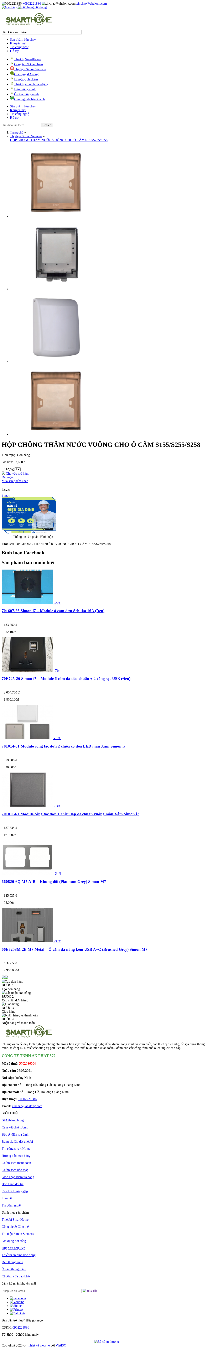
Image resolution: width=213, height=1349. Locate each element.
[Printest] (16, 1309)
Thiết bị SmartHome (27, 59)
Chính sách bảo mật (15, 1170)
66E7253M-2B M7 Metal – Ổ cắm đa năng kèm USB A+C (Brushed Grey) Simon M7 (74, 949)
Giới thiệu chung (13, 1120)
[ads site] (29, 533)
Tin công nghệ (19, 47)
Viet (61, 1345)
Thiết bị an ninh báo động (31, 84)
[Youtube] (17, 1302)
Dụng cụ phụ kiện (26, 79)
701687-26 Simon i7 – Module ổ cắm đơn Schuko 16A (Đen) (53, 611)
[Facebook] (18, 1298)
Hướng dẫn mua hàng (16, 1155)
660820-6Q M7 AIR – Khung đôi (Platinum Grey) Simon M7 (54, 881)
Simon (6, 495)
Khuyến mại (18, 43)
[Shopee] (16, 1305)
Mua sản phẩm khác (15, 481)
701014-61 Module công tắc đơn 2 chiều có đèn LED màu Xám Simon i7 (64, 746)
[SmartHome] (29, 24)
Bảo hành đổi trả (13, 1184)
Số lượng (8, 469)
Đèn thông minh (25, 89)
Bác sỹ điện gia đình (15, 1134)
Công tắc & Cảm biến (28, 64)
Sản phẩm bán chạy (23, 39)
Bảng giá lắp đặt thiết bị (17, 1141)
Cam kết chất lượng (14, 1127)
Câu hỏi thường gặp (15, 1191)
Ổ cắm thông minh (26, 94)
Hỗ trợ (14, 51)
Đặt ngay (8, 477)
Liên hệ (7, 1198)
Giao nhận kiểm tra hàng (18, 1177)
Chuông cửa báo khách (29, 99)
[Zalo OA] (17, 1313)
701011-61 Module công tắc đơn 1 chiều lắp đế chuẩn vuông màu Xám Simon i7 (70, 814)
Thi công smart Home (16, 1148)
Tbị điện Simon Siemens (30, 69)
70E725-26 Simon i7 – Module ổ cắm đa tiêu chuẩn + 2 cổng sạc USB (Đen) (66, 678)
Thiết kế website (39, 1345)
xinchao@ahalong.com (91, 3)
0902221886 (20, 1327)
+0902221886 (32, 3)
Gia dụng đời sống (26, 74)
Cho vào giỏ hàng (17, 473)
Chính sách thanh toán (16, 1163)
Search (47, 125)
